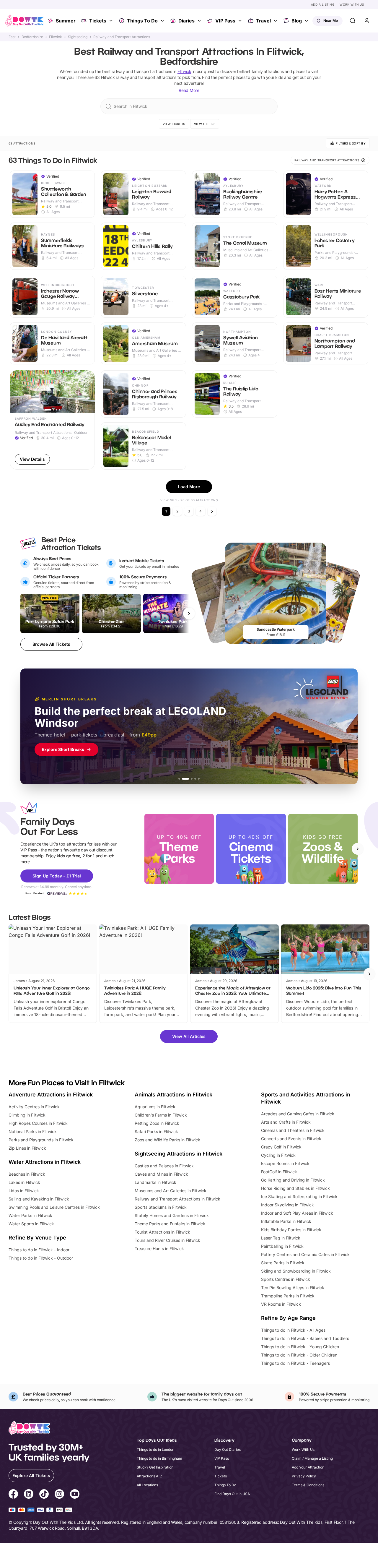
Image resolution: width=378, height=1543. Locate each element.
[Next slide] (358, 849)
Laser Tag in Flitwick (280, 1237)
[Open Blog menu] (307, 20)
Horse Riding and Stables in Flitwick (295, 1188)
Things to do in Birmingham (159, 1458)
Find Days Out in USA (232, 1494)
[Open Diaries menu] (200, 20)
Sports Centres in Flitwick (285, 1279)
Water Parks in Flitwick (30, 1215)
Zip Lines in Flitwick (27, 1148)
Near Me (330, 20)
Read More (189, 90)
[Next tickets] (189, 613)
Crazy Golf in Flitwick (281, 1146)
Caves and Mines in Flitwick (161, 1174)
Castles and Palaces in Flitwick (164, 1165)
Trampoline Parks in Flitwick (288, 1295)
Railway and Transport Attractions (121, 37)
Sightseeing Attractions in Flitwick (178, 1154)
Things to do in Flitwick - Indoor (39, 1249)
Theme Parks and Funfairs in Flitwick (170, 1223)
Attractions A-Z (149, 1476)
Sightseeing (77, 37)
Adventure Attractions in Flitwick (51, 1094)
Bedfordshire (32, 37)
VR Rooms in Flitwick (281, 1304)
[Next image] (87, 391)
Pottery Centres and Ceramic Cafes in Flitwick (305, 1254)
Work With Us (352, 4)
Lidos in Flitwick (24, 1190)
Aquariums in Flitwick (155, 1106)
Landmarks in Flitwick (155, 1182)
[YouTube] (74, 1494)
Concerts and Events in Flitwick (291, 1138)
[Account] (366, 20)
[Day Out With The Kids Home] (24, 20)
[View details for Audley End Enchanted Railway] (52, 420)
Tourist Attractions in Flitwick (162, 1231)
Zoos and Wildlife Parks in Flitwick (167, 1139)
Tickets (97, 21)
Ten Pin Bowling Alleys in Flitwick (292, 1287)
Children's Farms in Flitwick (161, 1114)
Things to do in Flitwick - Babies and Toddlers (305, 1338)
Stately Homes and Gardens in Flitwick (172, 1215)
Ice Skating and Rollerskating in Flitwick (299, 1196)
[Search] (352, 20)
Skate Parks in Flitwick (282, 1262)
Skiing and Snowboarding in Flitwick (296, 1270)
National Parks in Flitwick (33, 1131)
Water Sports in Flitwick (31, 1223)
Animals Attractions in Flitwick (173, 1094)
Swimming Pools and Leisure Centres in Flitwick (54, 1207)
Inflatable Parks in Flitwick (286, 1221)
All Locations (147, 1485)
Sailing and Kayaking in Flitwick (39, 1198)
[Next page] (212, 511)
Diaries (186, 21)
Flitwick (55, 37)
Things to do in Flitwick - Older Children (299, 1354)
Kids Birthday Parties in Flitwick (291, 1229)
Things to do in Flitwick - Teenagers (295, 1363)
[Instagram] (59, 1494)
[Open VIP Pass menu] (241, 20)
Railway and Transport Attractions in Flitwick (177, 1198)
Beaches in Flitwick (27, 1174)
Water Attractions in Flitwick (45, 1162)
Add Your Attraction (308, 1467)
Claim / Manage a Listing (312, 1458)
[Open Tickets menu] (111, 20)
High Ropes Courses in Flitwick (38, 1123)
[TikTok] (44, 1494)
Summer (66, 21)
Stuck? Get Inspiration (155, 1467)
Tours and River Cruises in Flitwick (167, 1240)
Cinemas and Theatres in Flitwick (293, 1130)
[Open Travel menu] (276, 20)
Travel (263, 21)
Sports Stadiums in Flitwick (161, 1207)
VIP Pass (225, 21)
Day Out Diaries (227, 1449)
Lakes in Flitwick (24, 1182)
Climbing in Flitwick (27, 1114)
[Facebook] (13, 1494)
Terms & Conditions (308, 1485)
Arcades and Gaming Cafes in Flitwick (297, 1113)
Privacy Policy (304, 1476)
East (12, 37)
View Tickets (174, 124)
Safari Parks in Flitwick (156, 1131)
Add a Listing (323, 4)
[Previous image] (17, 391)
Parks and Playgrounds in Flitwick (41, 1139)
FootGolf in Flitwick (279, 1171)
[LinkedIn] (28, 1494)
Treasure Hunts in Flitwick (159, 1248)
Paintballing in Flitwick (282, 1246)
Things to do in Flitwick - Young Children (300, 1346)
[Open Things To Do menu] (163, 20)
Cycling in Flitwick (278, 1155)
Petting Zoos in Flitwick (157, 1123)
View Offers (205, 124)
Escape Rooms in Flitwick (285, 1163)
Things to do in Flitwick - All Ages (293, 1330)
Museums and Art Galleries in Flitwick (170, 1190)
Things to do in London (155, 1449)
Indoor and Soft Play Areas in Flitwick (297, 1213)
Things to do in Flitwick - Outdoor (41, 1257)
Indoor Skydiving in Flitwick (287, 1204)
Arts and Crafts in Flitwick (286, 1122)
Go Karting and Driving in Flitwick (293, 1179)
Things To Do (142, 21)
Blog (296, 21)
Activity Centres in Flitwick (34, 1106)
